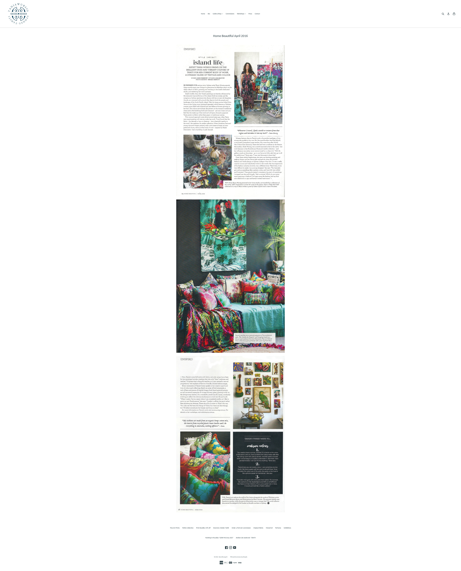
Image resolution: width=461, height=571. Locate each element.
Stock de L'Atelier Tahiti (221, 528)
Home (203, 14)
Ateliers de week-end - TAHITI (246, 538)
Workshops (242, 14)
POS (231, 557)
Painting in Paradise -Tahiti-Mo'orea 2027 (219, 538)
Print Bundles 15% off (203, 528)
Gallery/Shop (218, 14)
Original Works (258, 528)
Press (250, 14)
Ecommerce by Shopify (241, 557)
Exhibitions (287, 528)
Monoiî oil (269, 528)
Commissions (230, 14)
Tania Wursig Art (223, 557)
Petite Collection (187, 528)
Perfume (278, 528)
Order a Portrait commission (241, 528)
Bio (209, 14)
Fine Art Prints (175, 528)
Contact (257, 14)
